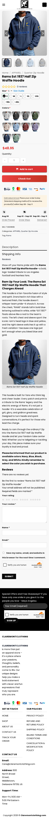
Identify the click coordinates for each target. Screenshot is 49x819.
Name (6, 527)
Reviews (6, 259)
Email (5, 540)
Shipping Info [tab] (11, 254)
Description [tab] (10, 247)
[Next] (42, 33)
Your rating (8, 495)
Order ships (24, 220)
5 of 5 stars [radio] (35, 499)
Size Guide (18, 90)
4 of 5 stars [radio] (23, 499)
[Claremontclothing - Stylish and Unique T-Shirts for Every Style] (24, 5)
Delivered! (42, 220)
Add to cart (26, 169)
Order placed (8, 220)
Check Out (24, 178)
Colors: (6, 108)
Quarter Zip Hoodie (34, 72)
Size (4, 91)
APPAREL (16, 72)
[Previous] (6, 33)
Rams (8, 235)
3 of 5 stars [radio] (14, 499)
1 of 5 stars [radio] (2, 499)
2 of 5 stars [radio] (7, 499)
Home (5, 72)
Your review (9, 504)
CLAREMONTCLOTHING (15, 645)
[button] (3, 4)
